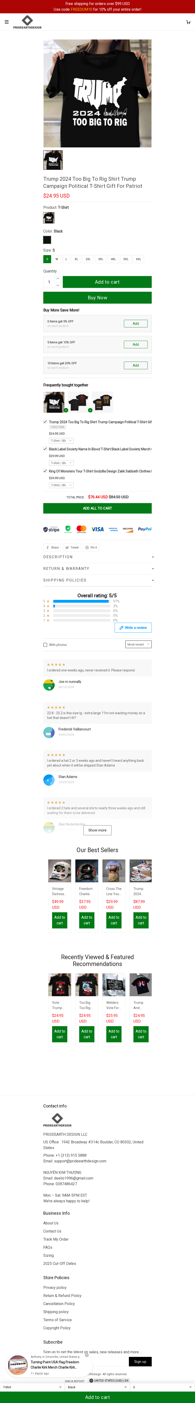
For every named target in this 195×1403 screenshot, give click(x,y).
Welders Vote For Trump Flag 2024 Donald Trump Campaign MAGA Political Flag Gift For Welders (113, 1006)
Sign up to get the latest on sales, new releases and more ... (92, 1352)
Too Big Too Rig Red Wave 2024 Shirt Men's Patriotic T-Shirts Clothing (86, 1006)
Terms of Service (57, 1320)
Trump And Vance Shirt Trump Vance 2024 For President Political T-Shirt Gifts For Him (141, 1006)
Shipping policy (56, 1312)
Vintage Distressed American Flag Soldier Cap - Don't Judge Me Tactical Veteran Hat (59, 892)
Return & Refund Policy (62, 1295)
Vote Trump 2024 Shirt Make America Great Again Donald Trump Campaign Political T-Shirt (59, 1006)
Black (58, 231)
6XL (138, 259)
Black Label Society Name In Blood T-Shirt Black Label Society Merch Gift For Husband (112, 449)
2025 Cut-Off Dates (59, 1263)
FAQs (47, 1247)
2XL (88, 259)
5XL (125, 259)
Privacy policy (55, 1287)
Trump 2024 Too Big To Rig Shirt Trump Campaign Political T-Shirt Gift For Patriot (109, 422)
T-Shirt (63, 207)
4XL (113, 259)
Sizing (48, 1255)
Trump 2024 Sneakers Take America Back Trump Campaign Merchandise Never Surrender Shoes (141, 892)
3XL (100, 259)
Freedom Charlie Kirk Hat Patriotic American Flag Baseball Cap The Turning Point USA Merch (86, 892)
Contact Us (52, 1231)
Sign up (140, 1362)
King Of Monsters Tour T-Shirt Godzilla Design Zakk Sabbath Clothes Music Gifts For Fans (115, 471)
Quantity (50, 271)
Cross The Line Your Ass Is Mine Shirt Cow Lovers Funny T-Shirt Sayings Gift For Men (114, 892)
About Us (50, 1223)
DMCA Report (75, 1381)
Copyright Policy (57, 1328)
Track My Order (55, 1239)
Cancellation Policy (59, 1303)
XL (76, 259)
